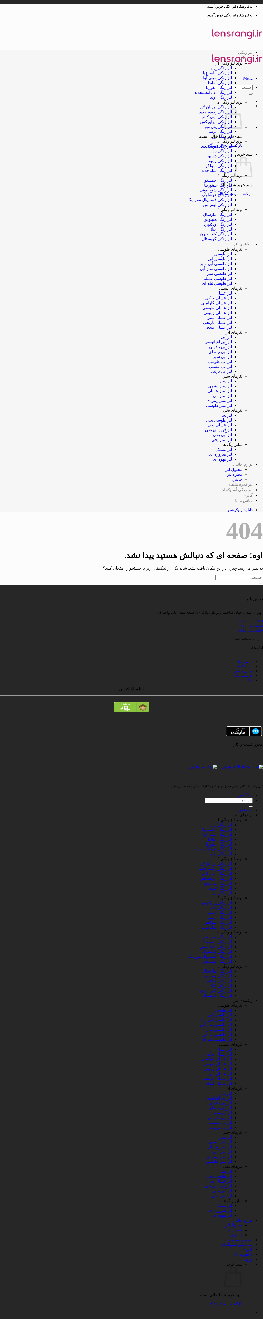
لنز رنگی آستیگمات (236, 490)
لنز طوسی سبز (219, 273)
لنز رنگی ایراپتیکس (216, 122)
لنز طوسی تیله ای (217, 283)
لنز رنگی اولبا (221, 97)
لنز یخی (225, 415)
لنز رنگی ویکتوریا (217, 224)
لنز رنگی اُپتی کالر (217, 117)
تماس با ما (244, 500)
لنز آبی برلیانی (220, 371)
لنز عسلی (223, 293)
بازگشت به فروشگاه (225, 1304)
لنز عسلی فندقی (218, 327)
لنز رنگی (245, 52)
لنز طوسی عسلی (217, 278)
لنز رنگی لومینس (217, 205)
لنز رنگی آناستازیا (217, 73)
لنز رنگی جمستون (217, 180)
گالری (247, 495)
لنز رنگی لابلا (221, 229)
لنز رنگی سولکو (218, 165)
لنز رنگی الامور (219, 112)
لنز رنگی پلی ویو (218, 126)
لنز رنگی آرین (220, 68)
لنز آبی (226, 337)
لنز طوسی (223, 254)
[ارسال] (251, 94)
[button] (248, 78)
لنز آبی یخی (222, 435)
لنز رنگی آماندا (220, 82)
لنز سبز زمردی (219, 400)
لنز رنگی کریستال (217, 239)
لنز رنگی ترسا (220, 131)
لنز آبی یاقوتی (220, 347)
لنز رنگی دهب (220, 151)
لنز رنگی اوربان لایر (215, 107)
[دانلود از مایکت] (131, 731)
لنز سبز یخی (221, 439)
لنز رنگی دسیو (220, 156)
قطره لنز (234, 474)
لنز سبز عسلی (220, 391)
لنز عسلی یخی (220, 425)
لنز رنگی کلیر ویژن (216, 234)
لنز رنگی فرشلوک (217, 195)
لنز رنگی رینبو (220, 161)
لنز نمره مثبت (241, 484)
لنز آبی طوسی (220, 361)
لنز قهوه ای (222, 459)
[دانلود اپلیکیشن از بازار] (131, 709)
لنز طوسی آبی (220, 259)
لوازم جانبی (243, 464)
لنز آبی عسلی (220, 366)
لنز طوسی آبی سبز (216, 264)
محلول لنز (233, 469)
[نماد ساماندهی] (203, 767)
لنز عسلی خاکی (218, 298)
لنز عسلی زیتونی (218, 312)
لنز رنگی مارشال (217, 214)
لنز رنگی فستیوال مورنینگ (209, 200)
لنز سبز (225, 381)
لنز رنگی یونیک (220, 146)
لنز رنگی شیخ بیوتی (216, 190)
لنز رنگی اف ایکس (217, 92)
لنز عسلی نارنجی (217, 322)
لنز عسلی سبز (220, 317)
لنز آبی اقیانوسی (218, 342)
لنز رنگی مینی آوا (217, 78)
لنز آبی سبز (222, 356)
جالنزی (236, 479)
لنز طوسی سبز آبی (216, 269)
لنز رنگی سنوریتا (218, 185)
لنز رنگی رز (222, 136)
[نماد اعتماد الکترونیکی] (242, 765)
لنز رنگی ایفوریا (219, 87)
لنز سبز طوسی (219, 405)
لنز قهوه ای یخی (218, 430)
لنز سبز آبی (222, 395)
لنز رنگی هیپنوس (217, 219)
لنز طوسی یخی (219, 420)
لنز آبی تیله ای (220, 352)
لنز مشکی (223, 449)
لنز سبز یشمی (220, 386)
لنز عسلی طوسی (217, 308)
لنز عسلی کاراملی (216, 303)
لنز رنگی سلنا (220, 170)
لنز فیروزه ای (220, 454)
